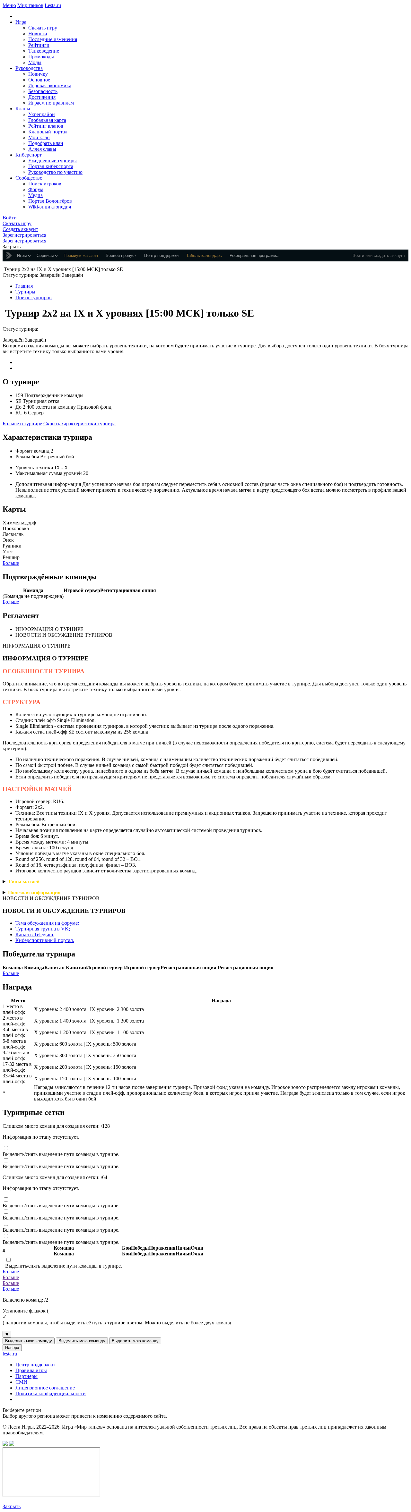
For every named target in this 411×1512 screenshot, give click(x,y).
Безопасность (42, 91)
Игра (20, 22)
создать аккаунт (389, 255)
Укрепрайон (41, 114)
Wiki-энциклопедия (49, 206)
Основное (39, 79)
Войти (358, 255)
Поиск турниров (33, 297)
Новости (37, 33)
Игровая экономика (49, 85)
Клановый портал (47, 131)
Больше (11, 563)
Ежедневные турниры (52, 160)
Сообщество (28, 178)
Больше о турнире (22, 423)
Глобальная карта (47, 120)
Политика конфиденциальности (50, 1393)
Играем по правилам (51, 103)
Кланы (22, 108)
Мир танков (30, 5)
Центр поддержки (35, 1364)
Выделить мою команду (28, 1340)
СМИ (21, 1382)
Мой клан (39, 137)
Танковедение (43, 51)
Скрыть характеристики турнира (79, 423)
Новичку (38, 74)
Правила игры (31, 1370)
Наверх (12, 1347)
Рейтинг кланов (45, 126)
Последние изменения (52, 39)
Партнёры (26, 1376)
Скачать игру (42, 27)
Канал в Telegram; (34, 934)
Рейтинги (38, 45)
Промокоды (41, 56)
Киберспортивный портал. (44, 940)
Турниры (25, 291)
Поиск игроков (44, 183)
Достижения (42, 97)
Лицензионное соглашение (45, 1387)
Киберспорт (28, 154)
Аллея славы (42, 149)
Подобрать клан (45, 143)
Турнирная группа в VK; (42, 928)
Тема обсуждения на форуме (47, 923)
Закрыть (12, 1506)
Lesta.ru (53, 5)
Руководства (29, 68)
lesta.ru (10, 1353)
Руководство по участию (55, 172)
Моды (34, 62)
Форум (35, 189)
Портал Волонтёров (50, 201)
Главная (24, 286)
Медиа (35, 195)
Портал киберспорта (50, 166)
